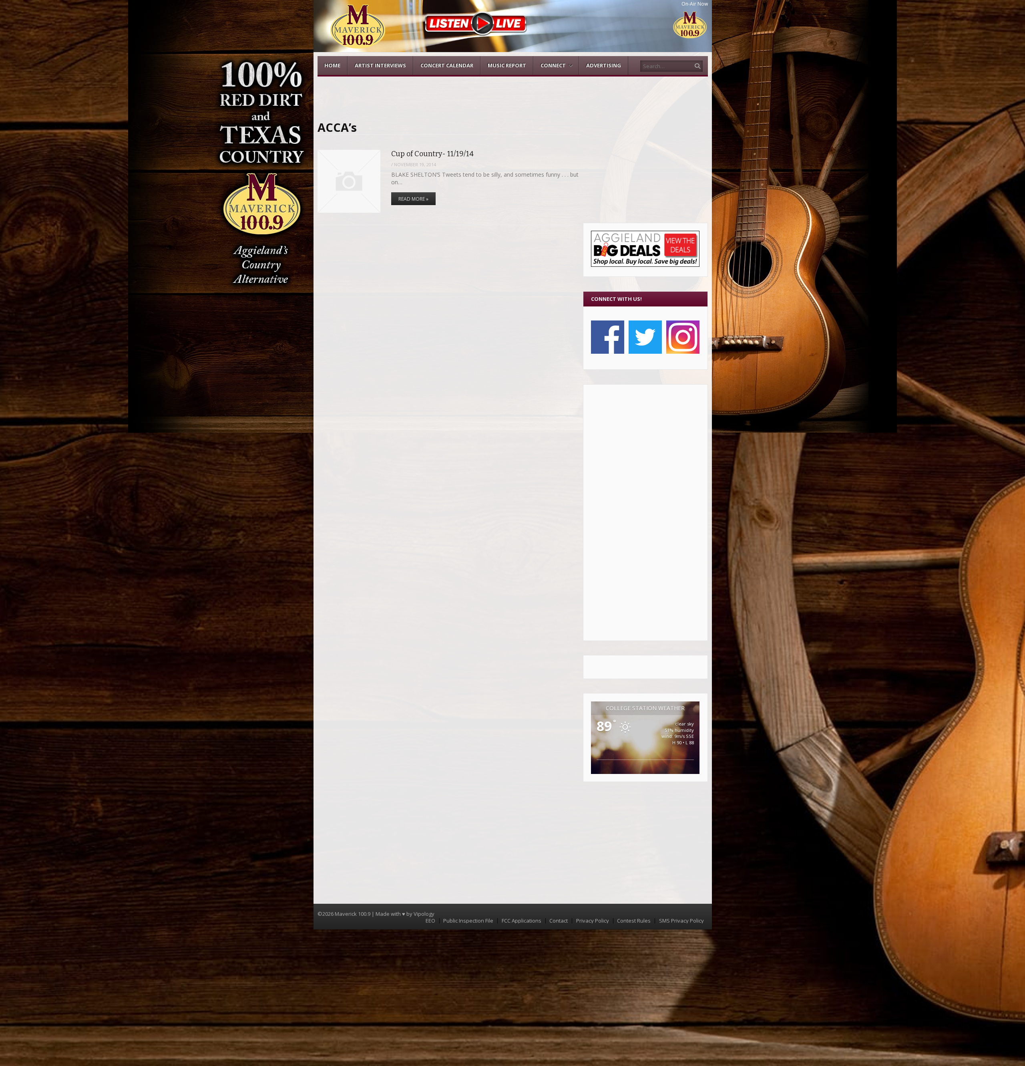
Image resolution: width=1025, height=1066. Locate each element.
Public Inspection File (468, 920)
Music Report (507, 65)
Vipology (424, 913)
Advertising (603, 65)
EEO (430, 920)
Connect (553, 65)
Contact (558, 920)
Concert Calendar (446, 65)
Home (332, 65)
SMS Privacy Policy (681, 920)
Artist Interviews (380, 65)
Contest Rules (634, 920)
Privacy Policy (592, 920)
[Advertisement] (645, 512)
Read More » (413, 198)
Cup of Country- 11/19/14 (432, 153)
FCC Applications (521, 920)
